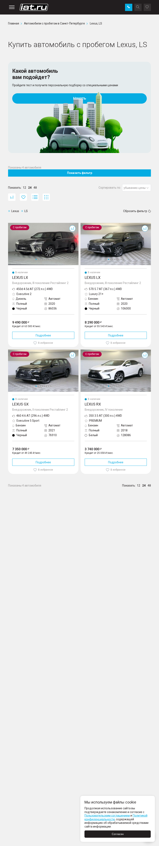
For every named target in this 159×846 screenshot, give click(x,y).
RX (82, 351)
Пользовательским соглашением (107, 815)
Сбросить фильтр (135, 211)
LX (9, 224)
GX (10, 351)
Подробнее (43, 335)
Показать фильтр (79, 173)
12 (24, 187)
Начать (79, 98)
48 (35, 187)
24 (29, 187)
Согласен (118, 834)
